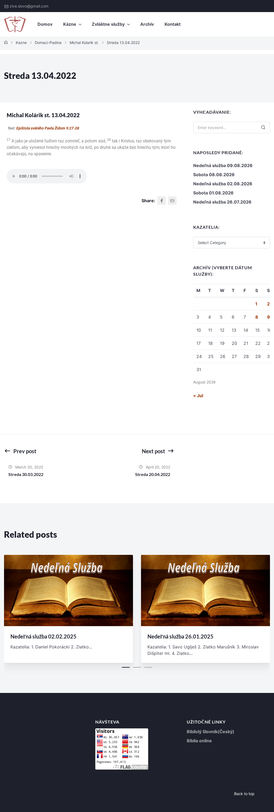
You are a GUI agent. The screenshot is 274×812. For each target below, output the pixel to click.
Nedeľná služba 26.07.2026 (222, 202)
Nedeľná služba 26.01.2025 (180, 636)
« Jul (198, 395)
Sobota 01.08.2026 (213, 192)
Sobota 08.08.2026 (214, 174)
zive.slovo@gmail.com (29, 6)
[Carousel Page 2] (137, 667)
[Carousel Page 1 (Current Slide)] (126, 667)
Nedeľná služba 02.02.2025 (43, 636)
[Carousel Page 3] (148, 667)
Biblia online (199, 740)
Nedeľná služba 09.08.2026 (223, 165)
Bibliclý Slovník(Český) (210, 731)
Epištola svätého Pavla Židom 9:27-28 (47, 128)
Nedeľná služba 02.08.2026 (222, 183)
